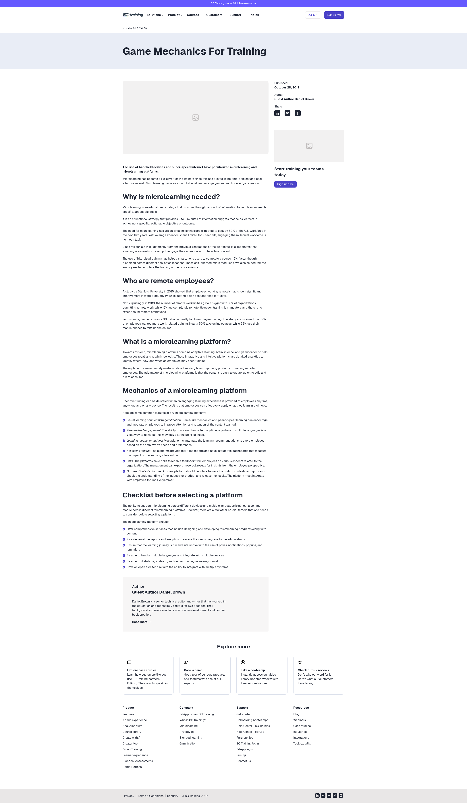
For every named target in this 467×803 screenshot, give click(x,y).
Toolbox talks (302, 743)
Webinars (299, 720)
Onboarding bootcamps (252, 720)
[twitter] (329, 796)
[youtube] (323, 796)
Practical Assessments (138, 761)
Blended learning (191, 738)
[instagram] (341, 796)
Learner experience (135, 755)
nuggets (223, 219)
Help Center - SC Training (253, 726)
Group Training (132, 749)
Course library (132, 732)
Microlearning (189, 726)
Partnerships (244, 738)
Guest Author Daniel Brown (294, 99)
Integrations (301, 738)
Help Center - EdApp (250, 732)
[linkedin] (317, 796)
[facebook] (335, 796)
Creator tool (130, 743)
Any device (187, 732)
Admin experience (135, 720)
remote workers (186, 303)
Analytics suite (132, 726)
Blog (296, 714)
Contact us (243, 761)
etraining (128, 251)
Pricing (253, 15)
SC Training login (247, 743)
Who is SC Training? (193, 720)
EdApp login (244, 749)
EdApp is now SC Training (197, 714)
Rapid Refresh (132, 767)
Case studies (302, 726)
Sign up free (285, 184)
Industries (300, 732)
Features (128, 714)
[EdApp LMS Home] (133, 15)
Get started (244, 714)
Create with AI (132, 738)
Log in (311, 15)
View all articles (136, 28)
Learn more (245, 3)
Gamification (188, 743)
